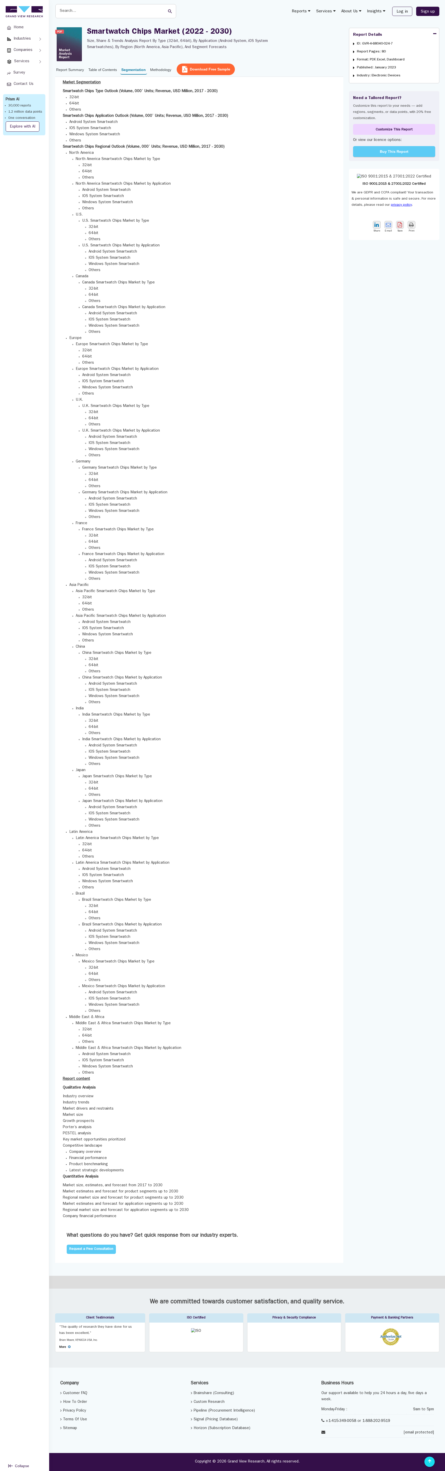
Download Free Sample (210, 69)
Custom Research (209, 1402)
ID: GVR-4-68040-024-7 (375, 44)
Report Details (367, 35)
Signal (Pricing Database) (216, 1420)
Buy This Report (394, 151)
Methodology (160, 70)
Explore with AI (22, 127)
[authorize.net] (392, 1345)
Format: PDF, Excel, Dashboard (381, 59)
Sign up (428, 12)
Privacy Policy (74, 1411)
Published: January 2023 (376, 67)
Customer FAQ (75, 1393)
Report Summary (70, 70)
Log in (402, 12)
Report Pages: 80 (371, 52)
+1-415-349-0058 (341, 1421)
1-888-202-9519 (376, 1421)
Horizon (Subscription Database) (222, 1428)
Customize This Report (394, 129)
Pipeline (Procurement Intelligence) (224, 1411)
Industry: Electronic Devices (378, 75)
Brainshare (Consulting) (214, 1393)
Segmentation (133, 70)
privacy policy (401, 205)
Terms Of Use (75, 1420)
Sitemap (70, 1428)
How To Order (75, 1402)
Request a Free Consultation (91, 1249)
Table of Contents (102, 70)
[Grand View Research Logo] (23, 11)
